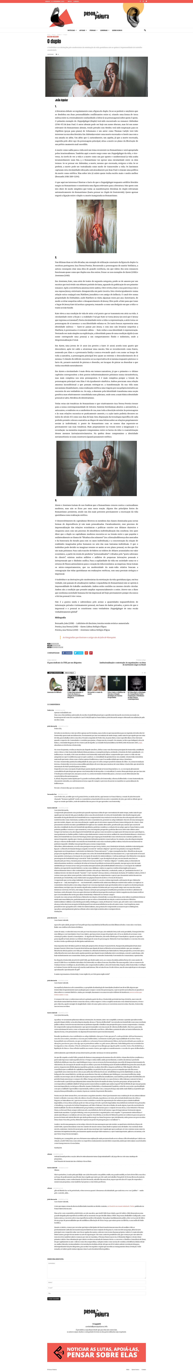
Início (70, 1)
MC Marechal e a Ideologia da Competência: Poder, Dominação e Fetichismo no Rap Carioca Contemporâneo (136, 695)
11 (58, 54)
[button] (145, 30)
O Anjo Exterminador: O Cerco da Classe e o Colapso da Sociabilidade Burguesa (75, 694)
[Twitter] (146, 1)
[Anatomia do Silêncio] (56, 683)
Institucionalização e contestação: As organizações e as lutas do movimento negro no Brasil (123, 664)
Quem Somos (117, 30)
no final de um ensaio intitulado (120, 1206)
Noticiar (71, 30)
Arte (53, 647)
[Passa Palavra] (96, 15)
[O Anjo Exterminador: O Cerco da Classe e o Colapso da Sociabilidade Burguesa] (76, 683)
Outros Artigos (69, 672)
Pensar (93, 30)
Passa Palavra (54, 643)
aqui (140, 743)
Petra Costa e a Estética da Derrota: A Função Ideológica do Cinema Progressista (116, 694)
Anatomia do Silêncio (54, 692)
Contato (76, 1)
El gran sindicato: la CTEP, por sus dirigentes (64, 663)
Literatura (59, 647)
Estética (59, 34)
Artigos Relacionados (55, 672)
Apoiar (82, 30)
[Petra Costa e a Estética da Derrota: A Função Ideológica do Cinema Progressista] (117, 683)
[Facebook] (140, 1)
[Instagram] (143, 1)
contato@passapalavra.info (96, 1326)
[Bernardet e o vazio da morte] (97, 683)
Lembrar (103, 30)
